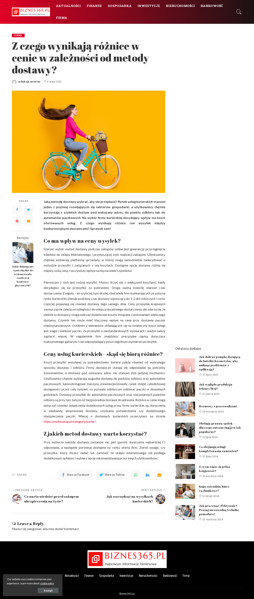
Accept (48, 590)
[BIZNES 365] (31, 12)
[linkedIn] (147, 475)
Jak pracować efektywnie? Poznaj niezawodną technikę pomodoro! (219, 510)
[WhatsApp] (135, 475)
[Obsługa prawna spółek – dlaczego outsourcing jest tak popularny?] (185, 430)
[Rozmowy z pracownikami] (185, 409)
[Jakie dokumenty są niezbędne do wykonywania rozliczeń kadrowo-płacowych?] (23, 252)
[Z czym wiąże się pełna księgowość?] (185, 471)
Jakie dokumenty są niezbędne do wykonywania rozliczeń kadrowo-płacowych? (23, 276)
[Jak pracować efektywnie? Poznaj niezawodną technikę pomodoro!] (185, 512)
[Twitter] (28, 209)
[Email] (28, 221)
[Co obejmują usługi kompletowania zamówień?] (185, 451)
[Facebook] (17, 209)
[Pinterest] (17, 221)
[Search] (239, 12)
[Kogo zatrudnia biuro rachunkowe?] (185, 491)
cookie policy (47, 583)
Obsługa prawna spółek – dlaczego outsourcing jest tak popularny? (220, 428)
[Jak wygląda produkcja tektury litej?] (185, 389)
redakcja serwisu (29, 81)
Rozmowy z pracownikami (218, 406)
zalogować (34, 529)
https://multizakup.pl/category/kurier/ (70, 421)
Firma (18, 35)
